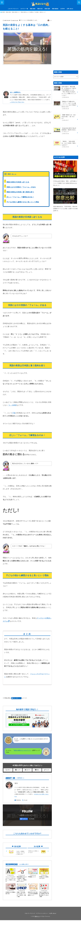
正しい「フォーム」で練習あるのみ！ (19, 197)
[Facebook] (24, 819)
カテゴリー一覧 (24, 8)
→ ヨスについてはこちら (17, 102)
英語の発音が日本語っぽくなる (17, 182)
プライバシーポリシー (42, 913)
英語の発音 (32, 8)
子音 (14, 413)
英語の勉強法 (55, 8)
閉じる (14, 174)
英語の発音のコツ (16, 12)
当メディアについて (30, 913)
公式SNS (62, 8)
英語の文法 (40, 8)
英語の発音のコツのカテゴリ (22, 750)
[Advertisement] (27, 77)
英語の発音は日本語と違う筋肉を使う (19, 192)
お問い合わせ (70, 8)
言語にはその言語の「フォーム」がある (20, 187)
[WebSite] (17, 800)
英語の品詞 (47, 8)
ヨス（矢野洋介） (15, 92)
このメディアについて (13, 8)
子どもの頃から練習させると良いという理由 (22, 202)
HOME (3, 12)
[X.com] (24, 800)
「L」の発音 (12, 405)
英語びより (37, 916)
